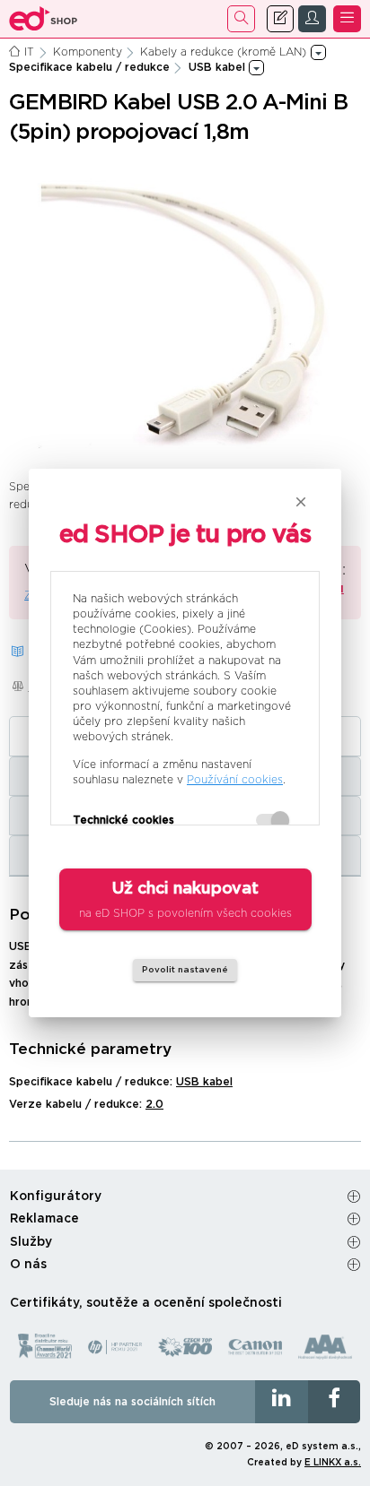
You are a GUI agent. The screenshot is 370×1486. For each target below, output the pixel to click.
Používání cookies (235, 779)
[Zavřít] (301, 502)
